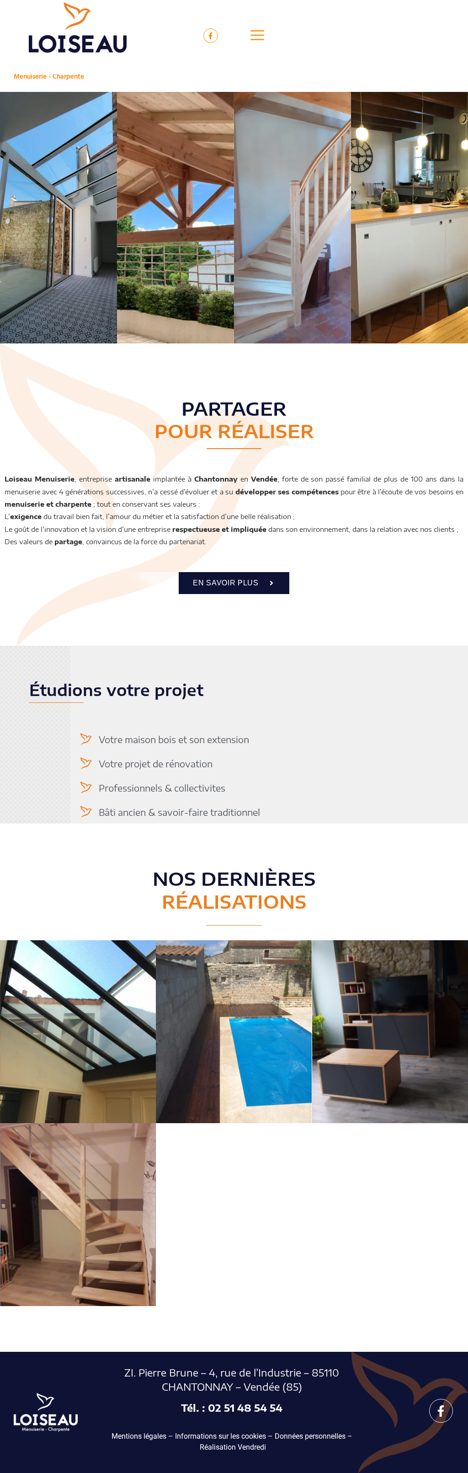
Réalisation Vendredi (233, 1447)
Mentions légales (139, 1436)
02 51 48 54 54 (245, 1408)
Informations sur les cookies (220, 1436)
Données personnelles (310, 1436)
